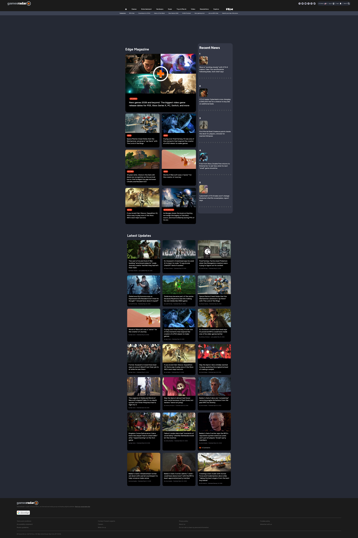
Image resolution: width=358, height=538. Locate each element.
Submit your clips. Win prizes (230, 13)
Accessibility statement (25, 524)
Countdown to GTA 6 (144, 13)
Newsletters (204, 9)
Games (134, 9)
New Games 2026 (173, 13)
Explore (216, 9)
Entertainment (146, 9)
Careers (100, 524)
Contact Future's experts (106, 521)
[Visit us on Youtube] (305, 3)
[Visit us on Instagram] (311, 3)
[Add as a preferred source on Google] (23, 513)
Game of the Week (159, 13)
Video (193, 9)
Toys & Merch (181, 9)
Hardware (159, 9)
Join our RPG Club (213, 13)
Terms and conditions (24, 521)
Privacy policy (183, 521)
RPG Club (131, 13)
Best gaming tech (200, 13)
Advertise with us (266, 524)
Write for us (102, 527)
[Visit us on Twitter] (299, 3)
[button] (347, 3)
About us (182, 524)
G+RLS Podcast (186, 13)
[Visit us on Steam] (314, 3)
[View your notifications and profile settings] (340, 3)
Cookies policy (265, 521)
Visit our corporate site (82, 506)
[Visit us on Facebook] (308, 3)
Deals (170, 9)
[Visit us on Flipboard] (302, 3)
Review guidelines (23, 527)
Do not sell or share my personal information (194, 527)
